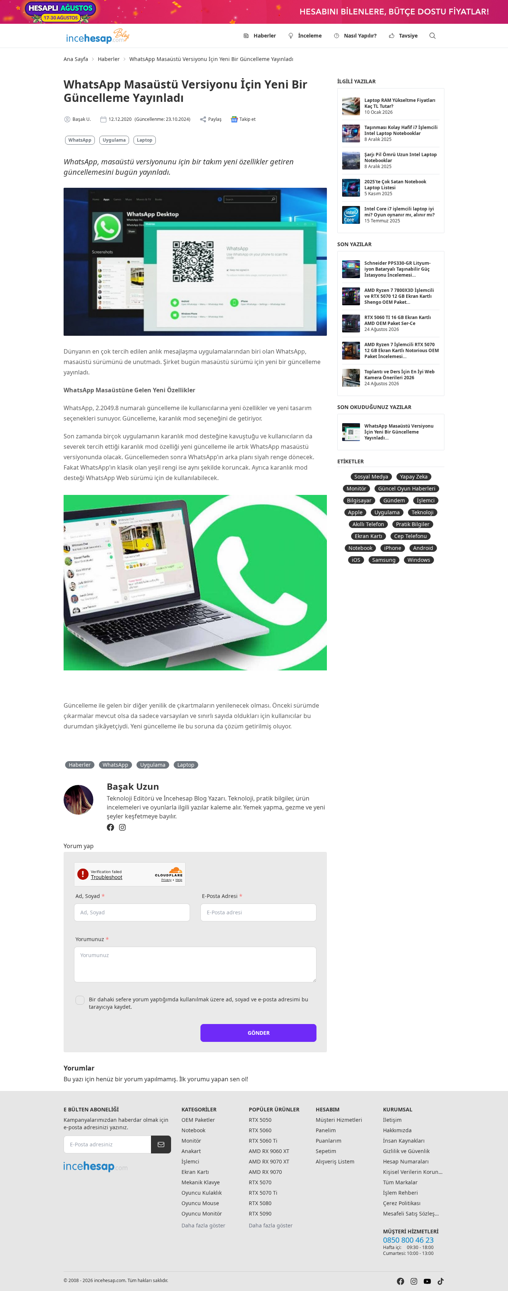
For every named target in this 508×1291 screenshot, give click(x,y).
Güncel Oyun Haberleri (406, 488)
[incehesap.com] (117, 1167)
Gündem (394, 500)
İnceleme (310, 35)
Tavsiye (408, 35)
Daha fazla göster (203, 1225)
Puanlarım (328, 1140)
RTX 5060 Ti (263, 1140)
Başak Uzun (133, 786)
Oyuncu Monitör (201, 1213)
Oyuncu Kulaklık (201, 1192)
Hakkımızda (397, 1130)
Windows (419, 559)
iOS (356, 559)
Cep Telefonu (410, 536)
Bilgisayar (359, 500)
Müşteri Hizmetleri (339, 1119)
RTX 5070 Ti (263, 1192)
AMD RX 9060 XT (269, 1151)
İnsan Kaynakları (404, 1140)
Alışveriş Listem (335, 1161)
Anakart (191, 1151)
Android (423, 547)
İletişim (392, 1119)
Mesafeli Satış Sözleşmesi (413, 1213)
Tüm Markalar (400, 1182)
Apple (355, 512)
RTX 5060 (260, 1130)
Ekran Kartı (368, 536)
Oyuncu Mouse (200, 1203)
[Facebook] (110, 827)
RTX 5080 (260, 1203)
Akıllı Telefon (368, 524)
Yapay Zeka (414, 476)
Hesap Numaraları (406, 1161)
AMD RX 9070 (265, 1171)
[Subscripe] (161, 1144)
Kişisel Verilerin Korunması (413, 1171)
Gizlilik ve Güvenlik (406, 1151)
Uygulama (114, 140)
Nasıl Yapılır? (360, 35)
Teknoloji (423, 512)
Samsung (384, 559)
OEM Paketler (198, 1119)
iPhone (392, 547)
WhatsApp (79, 140)
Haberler (265, 35)
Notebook (360, 547)
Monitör (356, 488)
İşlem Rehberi (400, 1192)
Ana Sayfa (76, 58)
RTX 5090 (260, 1213)
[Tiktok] (440, 1281)
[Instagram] (122, 827)
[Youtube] (427, 1281)
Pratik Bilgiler (413, 524)
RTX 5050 (260, 1119)
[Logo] (99, 36)
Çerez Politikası (402, 1203)
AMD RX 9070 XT (269, 1161)
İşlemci (426, 500)
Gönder (259, 1032)
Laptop (144, 140)
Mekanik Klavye (200, 1182)
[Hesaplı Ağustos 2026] (254, 12)
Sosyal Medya (371, 476)
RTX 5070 (260, 1182)
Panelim (326, 1130)
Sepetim (326, 1151)
